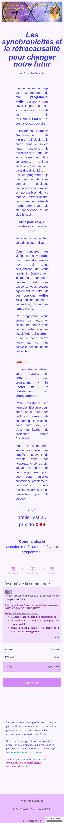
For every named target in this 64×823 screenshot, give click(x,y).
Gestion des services (54, 819)
